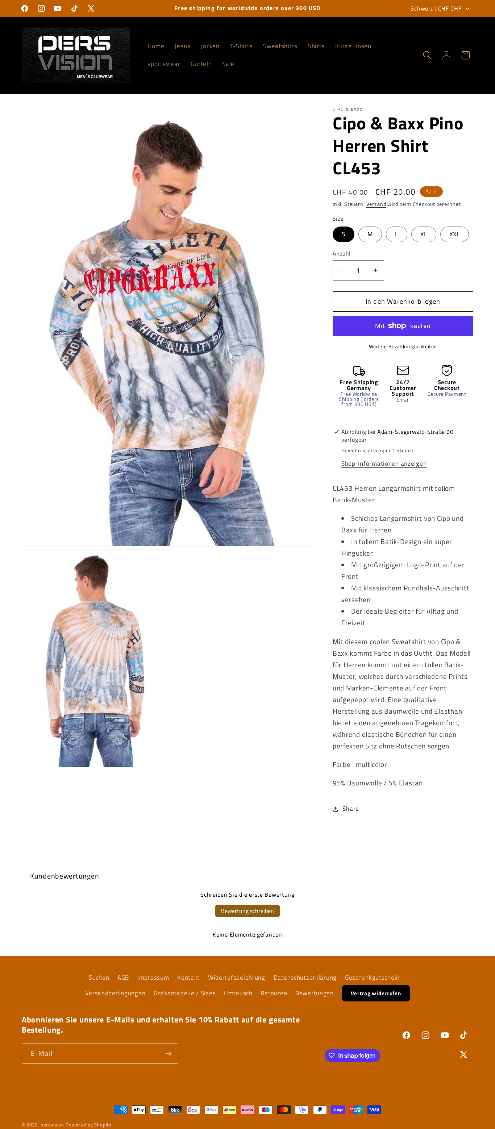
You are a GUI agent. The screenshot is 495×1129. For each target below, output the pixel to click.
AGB (123, 977)
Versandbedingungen (115, 993)
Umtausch (238, 993)
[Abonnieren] (168, 1053)
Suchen (99, 977)
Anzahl (342, 253)
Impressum (153, 977)
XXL (454, 234)
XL (423, 234)
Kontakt (188, 977)
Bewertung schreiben (247, 910)
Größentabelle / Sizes (185, 993)
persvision (52, 1124)
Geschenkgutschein (372, 977)
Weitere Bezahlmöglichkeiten (403, 346)
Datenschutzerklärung (305, 977)
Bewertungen (314, 993)
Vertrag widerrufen (376, 993)
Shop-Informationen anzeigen (384, 463)
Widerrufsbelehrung (236, 977)
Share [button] (350, 808)
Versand (376, 204)
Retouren (274, 993)
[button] (427, 55)
